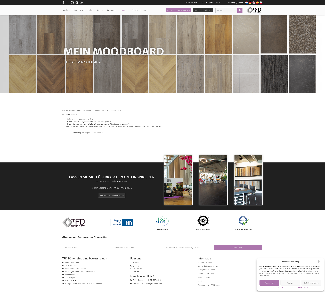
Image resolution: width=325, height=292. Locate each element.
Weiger (290, 283)
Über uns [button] (100, 10)
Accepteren (269, 283)
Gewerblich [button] (78, 10)
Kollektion (66, 10)
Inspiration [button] (124, 10)
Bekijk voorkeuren (311, 283)
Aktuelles (135, 10)
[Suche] (239, 10)
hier (77, 119)
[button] (320, 261)
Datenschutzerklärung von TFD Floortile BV (295, 288)
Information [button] (111, 10)
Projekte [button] (90, 10)
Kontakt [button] (143, 10)
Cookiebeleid (277, 288)
